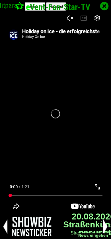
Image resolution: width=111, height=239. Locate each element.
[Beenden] (104, 6)
